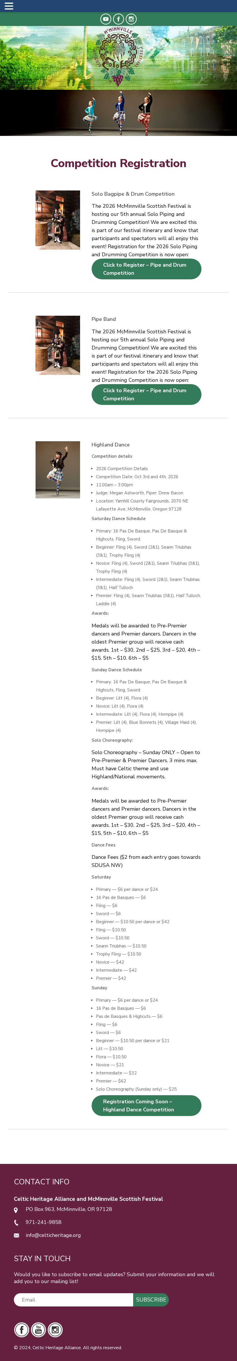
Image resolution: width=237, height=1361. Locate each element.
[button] (10, 7)
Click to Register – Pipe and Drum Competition (144, 268)
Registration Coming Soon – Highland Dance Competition (138, 1105)
